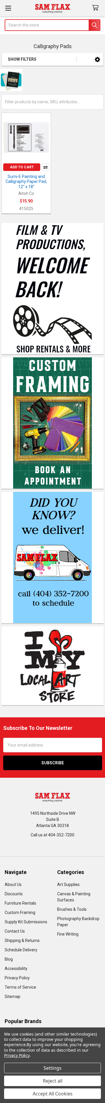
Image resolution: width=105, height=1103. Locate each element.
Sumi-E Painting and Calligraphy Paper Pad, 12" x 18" (26, 181)
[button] (97, 59)
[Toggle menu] (8, 8)
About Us (13, 884)
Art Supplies (68, 884)
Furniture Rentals (20, 903)
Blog (9, 959)
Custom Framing (20, 912)
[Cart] (96, 8)
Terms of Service (20, 987)
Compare (45, 167)
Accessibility (16, 968)
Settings (52, 1068)
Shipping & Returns (22, 940)
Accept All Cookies (53, 1093)
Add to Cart (22, 167)
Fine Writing (67, 934)
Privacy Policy (17, 978)
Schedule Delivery (21, 950)
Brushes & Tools (72, 909)
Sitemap (12, 996)
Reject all (52, 1081)
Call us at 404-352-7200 (52, 835)
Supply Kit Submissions (26, 922)
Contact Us (15, 931)
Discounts (14, 894)
